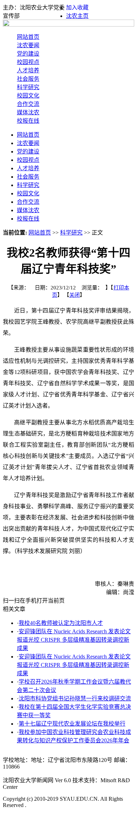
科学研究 (28, 87)
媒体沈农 (28, 112)
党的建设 (28, 54)
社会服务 (28, 79)
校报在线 (28, 121)
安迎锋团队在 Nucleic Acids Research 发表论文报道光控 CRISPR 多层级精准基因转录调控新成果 (74, 639)
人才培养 (28, 70)
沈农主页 (77, 16)
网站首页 (28, 37)
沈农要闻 (28, 45)
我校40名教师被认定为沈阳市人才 (61, 623)
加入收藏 (77, 7)
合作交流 (28, 104)
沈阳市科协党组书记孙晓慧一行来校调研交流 (75, 698)
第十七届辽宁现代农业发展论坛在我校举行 (72, 724)
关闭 (74, 295)
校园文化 (28, 96)
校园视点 (28, 62)
